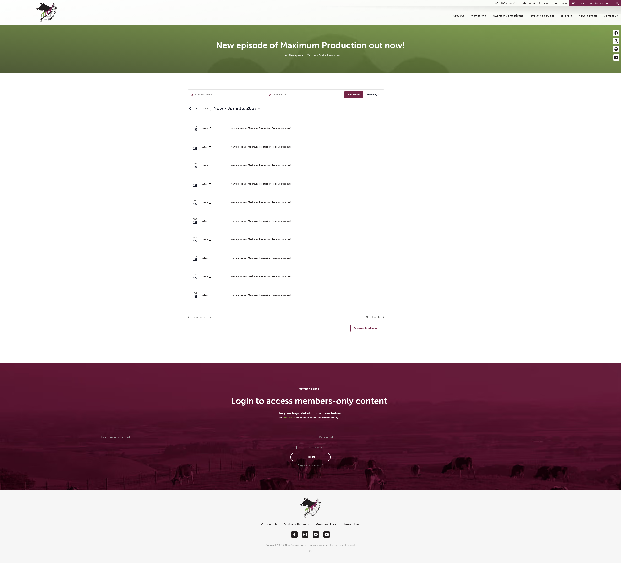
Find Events (354, 94)
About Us (458, 15)
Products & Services (541, 15)
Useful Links (351, 524)
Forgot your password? (310, 465)
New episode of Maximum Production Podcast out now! (261, 128)
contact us (289, 417)
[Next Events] (196, 108)
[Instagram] (616, 41)
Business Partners (296, 524)
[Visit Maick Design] (310, 552)
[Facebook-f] (294, 534)
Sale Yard (566, 15)
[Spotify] (616, 49)
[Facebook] (616, 33)
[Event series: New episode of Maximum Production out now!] (210, 128)
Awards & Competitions (508, 15)
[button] (617, 3)
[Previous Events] (190, 108)
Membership (479, 15)
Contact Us (611, 15)
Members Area (326, 524)
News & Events (587, 15)
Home (283, 55)
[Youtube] (616, 57)
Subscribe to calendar (365, 328)
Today (205, 108)
